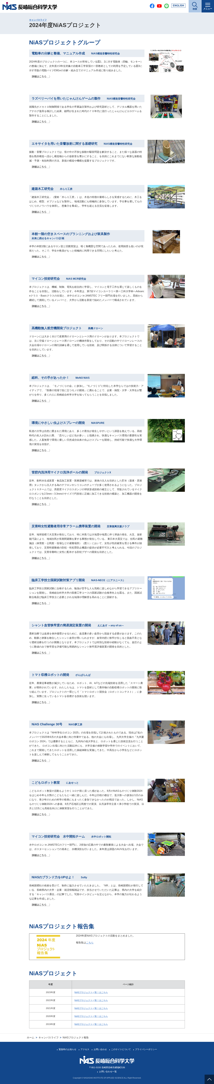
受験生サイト (210, 1052)
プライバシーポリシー (146, 1049)
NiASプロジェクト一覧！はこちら (91, 992)
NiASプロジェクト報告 (76, 1037)
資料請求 (210, 1064)
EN (178, 5)
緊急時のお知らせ (67, 1049)
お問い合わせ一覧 (108, 1071)
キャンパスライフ (38, 19)
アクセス (85, 1049)
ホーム (30, 1037)
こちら (90, 942)
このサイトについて (121, 1049)
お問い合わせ (100, 1049)
